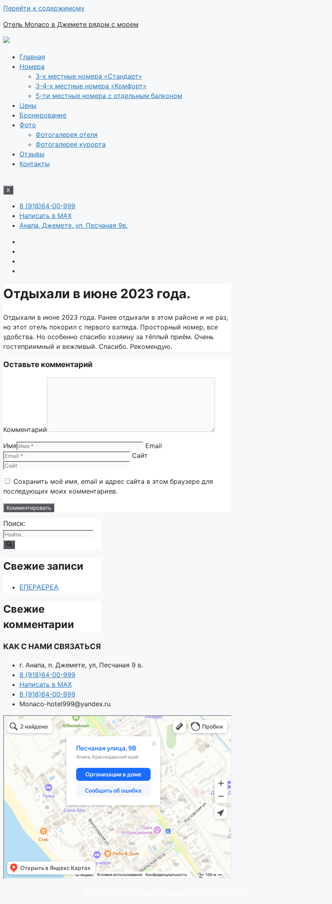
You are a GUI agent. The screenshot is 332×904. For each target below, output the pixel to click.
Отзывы (32, 154)
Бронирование (42, 115)
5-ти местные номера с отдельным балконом (109, 96)
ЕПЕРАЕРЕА (39, 587)
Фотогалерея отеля (67, 134)
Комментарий (25, 429)
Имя (10, 446)
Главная (32, 57)
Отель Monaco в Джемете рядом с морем (70, 24)
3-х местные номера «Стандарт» (89, 76)
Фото (27, 125)
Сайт (140, 455)
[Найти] (9, 544)
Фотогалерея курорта (71, 144)
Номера (32, 66)
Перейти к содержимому (44, 8)
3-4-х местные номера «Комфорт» (91, 86)
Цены (27, 105)
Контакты (34, 164)
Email (153, 446)
